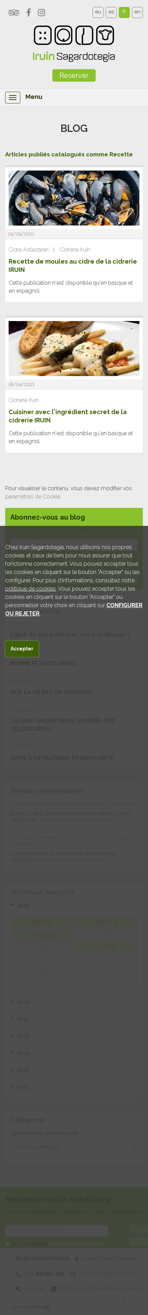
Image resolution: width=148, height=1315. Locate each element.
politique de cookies (30, 588)
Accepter (22, 648)
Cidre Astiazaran (29, 249)
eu (98, 12)
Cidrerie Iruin (75, 249)
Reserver (74, 75)
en (137, 12)
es (111, 12)
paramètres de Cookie (32, 496)
